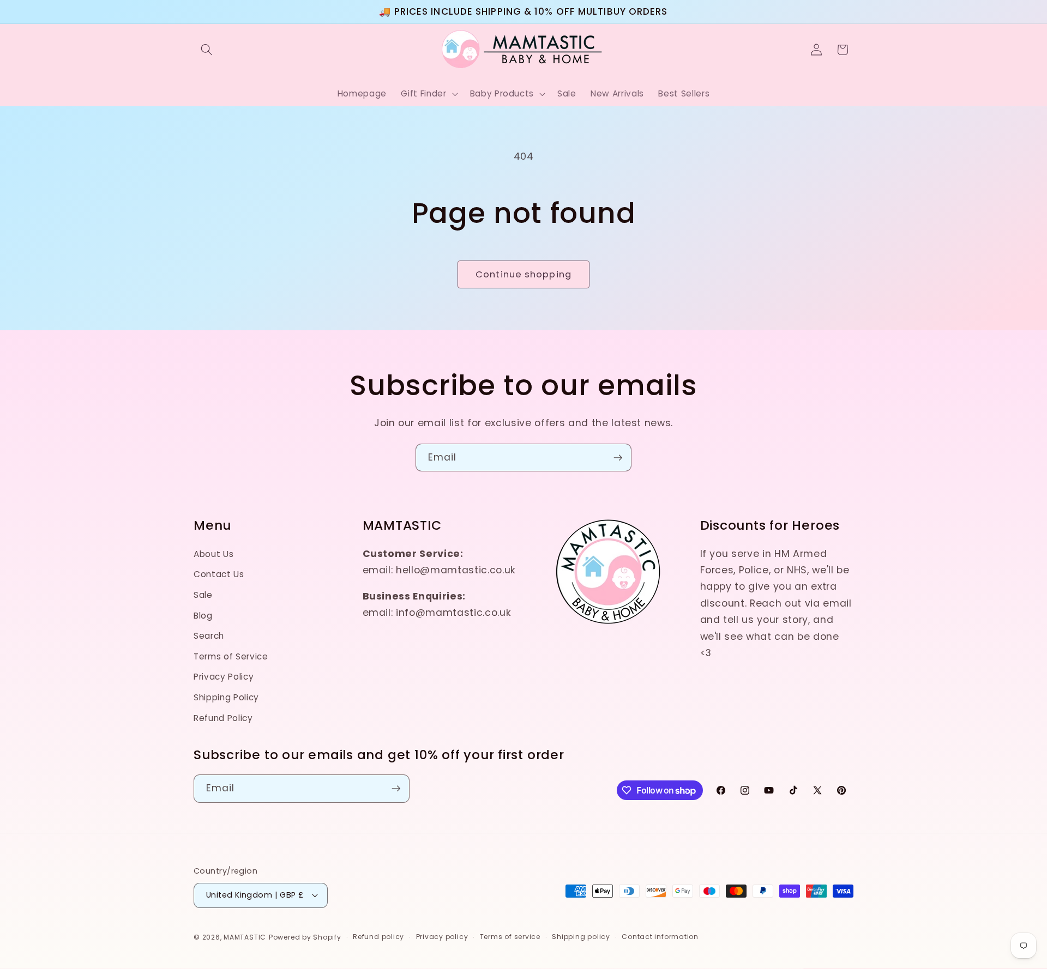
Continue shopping (523, 274)
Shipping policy (581, 936)
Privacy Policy (224, 676)
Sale (203, 595)
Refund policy (378, 936)
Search (209, 635)
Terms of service (510, 936)
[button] (207, 50)
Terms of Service (231, 656)
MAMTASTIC (245, 937)
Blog (203, 615)
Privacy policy (442, 936)
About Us (213, 554)
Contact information (660, 936)
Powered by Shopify (305, 937)
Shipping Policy (226, 697)
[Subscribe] (618, 458)
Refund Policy (223, 718)
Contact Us (219, 574)
